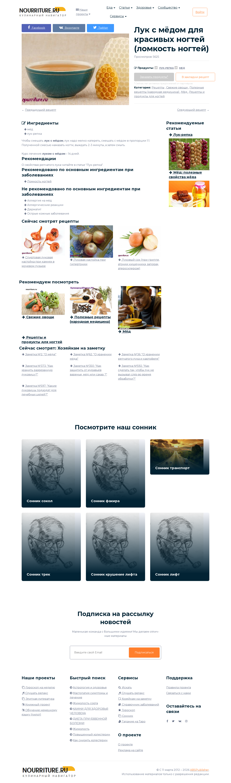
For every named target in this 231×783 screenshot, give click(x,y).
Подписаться (144, 652)
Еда (110, 7)
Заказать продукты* (154, 77)
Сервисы (117, 16)
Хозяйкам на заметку (136, 698)
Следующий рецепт (191, 109)
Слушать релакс (36, 693)
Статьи (124, 7)
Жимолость (81, 729)
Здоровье (144, 7)
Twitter (102, 27)
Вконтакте (71, 27)
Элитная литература (39, 698)
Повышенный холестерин (91, 734)
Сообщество (167, 7)
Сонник (127, 716)
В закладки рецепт (195, 77)
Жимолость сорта (85, 703)
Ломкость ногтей (39, 181)
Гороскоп (128, 710)
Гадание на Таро (133, 721)
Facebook (37, 27)
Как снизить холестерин (90, 740)
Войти (199, 12)
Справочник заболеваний (140, 704)
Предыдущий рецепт (40, 109)
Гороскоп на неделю (40, 687)
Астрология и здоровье (90, 687)
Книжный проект (37, 704)
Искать (126, 687)
